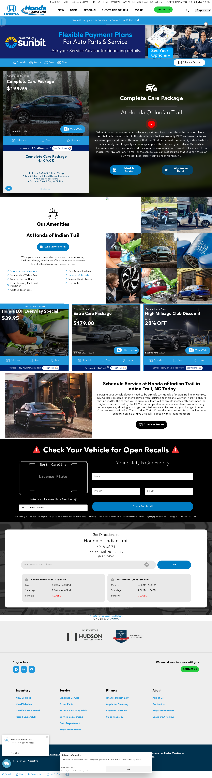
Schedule (21, 140)
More (139, 11)
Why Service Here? (181, 169)
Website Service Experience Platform (106, 616)
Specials (90, 10)
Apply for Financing (117, 704)
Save (48, 140)
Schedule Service (191, 62)
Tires (64, 62)
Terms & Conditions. (189, 517)
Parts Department (70, 723)
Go (174, 565)
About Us (158, 698)
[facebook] (16, 669)
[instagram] (24, 669)
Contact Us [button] (163, 10)
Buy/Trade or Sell (115, 10)
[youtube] (32, 669)
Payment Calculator (117, 711)
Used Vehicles (24, 704)
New (61, 10)
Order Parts (66, 704)
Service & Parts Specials (73, 711)
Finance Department (118, 698)
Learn (57, 360)
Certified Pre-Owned (28, 711)
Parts (51, 62)
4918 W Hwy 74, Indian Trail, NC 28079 (136, 2)
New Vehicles (23, 698)
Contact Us (159, 704)
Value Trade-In (114, 717)
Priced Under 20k (25, 717)
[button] (187, 10)
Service (37, 62)
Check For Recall (143, 506)
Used (73, 10)
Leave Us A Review (163, 717)
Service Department (71, 717)
